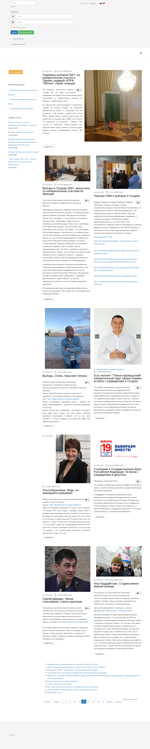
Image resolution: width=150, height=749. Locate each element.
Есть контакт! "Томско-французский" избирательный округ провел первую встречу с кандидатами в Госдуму (118, 378)
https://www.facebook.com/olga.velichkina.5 (65, 505)
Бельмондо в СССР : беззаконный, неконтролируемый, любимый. (72, 670)
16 (103, 701)
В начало (47, 701)
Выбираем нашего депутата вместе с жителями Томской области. (72, 664)
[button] (97, 336)
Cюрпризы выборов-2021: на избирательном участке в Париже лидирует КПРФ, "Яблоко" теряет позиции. (61, 79)
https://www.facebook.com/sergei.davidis (73, 622)
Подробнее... (49, 146)
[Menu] (141, 53)
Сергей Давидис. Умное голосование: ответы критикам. (63, 600)
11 (79, 701)
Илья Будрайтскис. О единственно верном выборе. (116, 584)
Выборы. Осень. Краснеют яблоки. (65, 376)
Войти (14, 32)
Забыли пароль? (18, 44)
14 (93, 701)
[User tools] (79, 90)
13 (89, 701)
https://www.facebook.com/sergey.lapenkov (64, 399)
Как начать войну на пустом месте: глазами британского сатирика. (72, 687)
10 (74, 701)
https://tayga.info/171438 (103, 237)
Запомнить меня (19, 27)
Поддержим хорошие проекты (110, 369)
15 (98, 701)
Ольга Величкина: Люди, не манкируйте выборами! (60, 491)
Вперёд (110, 701)
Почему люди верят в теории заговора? (62, 681)
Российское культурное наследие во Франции (23, 92)
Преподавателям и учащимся (21, 108)
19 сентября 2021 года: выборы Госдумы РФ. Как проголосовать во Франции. (77, 672)
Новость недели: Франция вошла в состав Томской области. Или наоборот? (76, 667)
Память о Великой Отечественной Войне (22, 101)
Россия (48, 71)
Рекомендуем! (15, 72)
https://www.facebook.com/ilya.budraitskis (116, 610)
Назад (56, 701)
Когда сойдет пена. (54, 692)
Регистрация (25, 32)
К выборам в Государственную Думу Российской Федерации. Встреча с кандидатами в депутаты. (117, 471)
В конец (119, 701)
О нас (12, 735)
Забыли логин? (18, 39)
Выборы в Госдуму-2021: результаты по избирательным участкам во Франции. (66, 191)
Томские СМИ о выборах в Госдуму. (117, 196)
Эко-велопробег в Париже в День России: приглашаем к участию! (72, 689)
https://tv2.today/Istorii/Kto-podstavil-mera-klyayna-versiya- (115, 276)
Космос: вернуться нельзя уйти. (59, 684)
